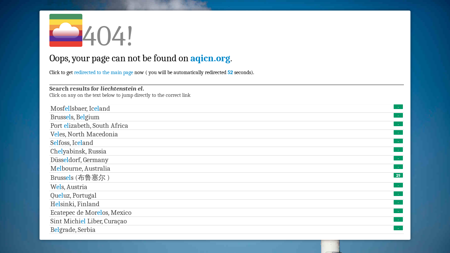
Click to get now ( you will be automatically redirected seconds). (151, 58)
